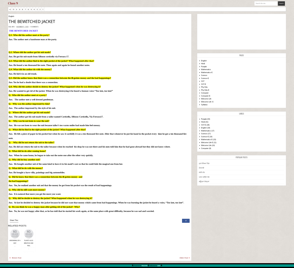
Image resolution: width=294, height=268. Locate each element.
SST (202, 81)
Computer (205, 93)
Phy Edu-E (205, 90)
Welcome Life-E (207, 142)
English (11, 16)
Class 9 (13, 3)
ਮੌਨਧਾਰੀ (201, 168)
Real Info (144, 266)
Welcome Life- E (207, 102)
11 (13, 9)
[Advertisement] (241, 32)
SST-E (203, 84)
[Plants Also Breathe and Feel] (28, 234)
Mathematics (206, 69)
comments (35, 27)
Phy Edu (204, 87)
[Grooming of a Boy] (15, 234)
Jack (158, 266)
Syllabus (204, 105)
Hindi (203, 64)
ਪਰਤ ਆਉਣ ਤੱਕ (204, 177)
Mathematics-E (207, 72)
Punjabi (204, 67)
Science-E (205, 78)
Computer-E (205, 96)
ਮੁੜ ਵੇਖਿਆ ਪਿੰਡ (204, 163)
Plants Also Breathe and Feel (28, 243)
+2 (10, 9)
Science (204, 75)
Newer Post (16, 258)
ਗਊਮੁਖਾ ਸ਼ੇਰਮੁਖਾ (204, 181)
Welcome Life (206, 99)
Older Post (184, 258)
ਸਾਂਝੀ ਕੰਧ (202, 172)
